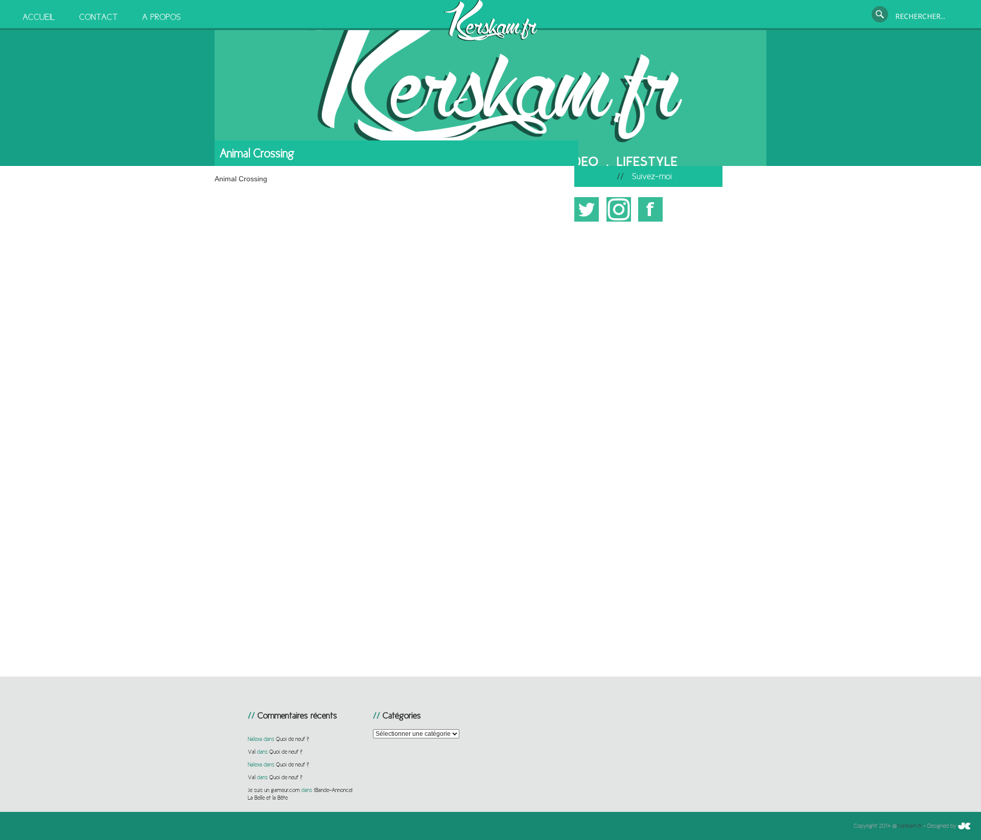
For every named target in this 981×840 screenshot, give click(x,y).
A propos (161, 17)
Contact (98, 17)
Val (251, 751)
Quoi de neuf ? (292, 738)
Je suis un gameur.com (274, 790)
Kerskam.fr (909, 825)
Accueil (38, 17)
